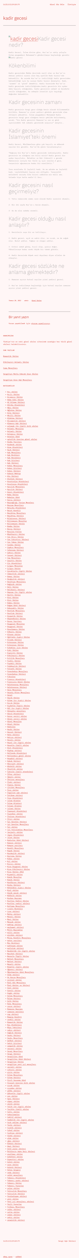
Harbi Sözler (13, 729)
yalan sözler (13, 1188)
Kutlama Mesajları (16, 906)
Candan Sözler (14, 545)
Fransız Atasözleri (16, 679)
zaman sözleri (14, 1215)
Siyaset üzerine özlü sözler (21, 1083)
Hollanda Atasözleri (17, 753)
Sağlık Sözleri (14, 1033)
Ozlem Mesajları (15, 996)
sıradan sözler (14, 1088)
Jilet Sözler (13, 837)
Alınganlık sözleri (16, 421)
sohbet (19, 1257)
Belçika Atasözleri (16, 508)
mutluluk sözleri (15, 948)
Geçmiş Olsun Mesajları (18, 692)
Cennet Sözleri (14, 555)
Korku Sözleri (14, 885)
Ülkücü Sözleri (14, 1143)
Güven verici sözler (17, 719)
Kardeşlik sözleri (16, 853)
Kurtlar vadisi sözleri (18, 903)
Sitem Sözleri (14, 1078)
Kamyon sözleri (14, 843)
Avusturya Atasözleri (17, 484)
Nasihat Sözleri (15, 954)
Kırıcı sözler (14, 864)
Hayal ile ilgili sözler (19, 743)
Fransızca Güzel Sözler (18, 682)
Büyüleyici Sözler (16, 534)
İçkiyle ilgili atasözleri (20, 772)
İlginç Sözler (14, 785)
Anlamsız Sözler (15, 434)
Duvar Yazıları (14, 621)
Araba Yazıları (14, 442)
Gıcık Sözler (13, 703)
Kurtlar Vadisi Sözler (18, 901)
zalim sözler (13, 1212)
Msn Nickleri (13, 943)
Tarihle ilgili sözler (18, 1109)
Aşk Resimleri (14, 458)
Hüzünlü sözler (14, 766)
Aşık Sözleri (13, 450)
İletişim (72, 4)
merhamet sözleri (15, 927)
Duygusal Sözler (15, 626)
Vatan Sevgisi (14, 1170)
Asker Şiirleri (14, 468)
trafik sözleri (14, 1128)
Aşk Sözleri (13, 463)
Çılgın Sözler (14, 568)
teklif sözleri (14, 1117)
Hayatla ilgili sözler (18, 745)
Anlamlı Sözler (14, 431)
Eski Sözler (13, 650)
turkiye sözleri (15, 1133)
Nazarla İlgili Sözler (18, 956)
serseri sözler (14, 1049)
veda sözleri (13, 1173)
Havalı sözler (14, 740)
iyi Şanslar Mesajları (18, 824)
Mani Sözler (13, 919)
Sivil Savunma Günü (16, 1080)
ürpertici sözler (15, 1159)
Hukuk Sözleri (14, 761)
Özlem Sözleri (14, 998)
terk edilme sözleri (17, 1122)
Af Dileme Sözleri (16, 402)
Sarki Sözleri (14, 1035)
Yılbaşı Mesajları (16, 1207)
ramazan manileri (15, 1012)
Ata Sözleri (13, 476)
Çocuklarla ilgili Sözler (19, 571)
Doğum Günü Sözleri (16, 605)
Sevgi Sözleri (14, 1054)
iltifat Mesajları (16, 787)
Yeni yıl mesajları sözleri (20, 1201)
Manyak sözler (14, 922)
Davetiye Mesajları (16, 582)
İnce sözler (13, 790)
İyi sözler (12, 827)
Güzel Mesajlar (14, 721)
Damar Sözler (13, 576)
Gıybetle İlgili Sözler (18, 706)
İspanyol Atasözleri (17, 811)
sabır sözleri (14, 1030)
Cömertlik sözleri (16, 574)
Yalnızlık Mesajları (17, 1191)
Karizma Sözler (14, 856)
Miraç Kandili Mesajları (19, 938)
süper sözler (13, 1101)
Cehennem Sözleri (15, 550)
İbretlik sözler (15, 769)
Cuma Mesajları (10, 368)
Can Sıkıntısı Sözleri (18, 539)
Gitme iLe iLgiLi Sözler (19, 700)
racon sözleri (14, 1006)
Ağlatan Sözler (14, 410)
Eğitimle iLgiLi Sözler (18, 637)
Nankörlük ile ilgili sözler (21, 951)
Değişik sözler (14, 584)
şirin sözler (13, 1072)
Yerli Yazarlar (14, 1204)
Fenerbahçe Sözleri (16, 674)
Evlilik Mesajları (16, 658)
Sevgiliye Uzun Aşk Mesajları (17, 380)
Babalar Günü (13, 497)
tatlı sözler (13, 1112)
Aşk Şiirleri (13, 460)
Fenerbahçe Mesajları (17, 671)
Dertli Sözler (14, 595)
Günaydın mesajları (16, 711)
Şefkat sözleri (14, 1041)
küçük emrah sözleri (17, 893)
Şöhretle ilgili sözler (18, 1093)
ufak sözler (13, 1138)
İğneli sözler (14, 777)
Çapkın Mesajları (15, 547)
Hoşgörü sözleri (15, 758)
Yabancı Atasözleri (16, 1178)
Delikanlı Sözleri (16, 590)
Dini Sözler (13, 600)
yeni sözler (13, 1199)
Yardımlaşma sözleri (17, 1196)
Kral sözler (13, 890)
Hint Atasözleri (15, 748)
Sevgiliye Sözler (15, 1062)
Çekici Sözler (14, 553)
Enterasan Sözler (15, 642)
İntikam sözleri (15, 795)
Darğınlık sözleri (16, 579)
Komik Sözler (13, 880)
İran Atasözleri (15, 798)
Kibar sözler (13, 859)
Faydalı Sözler (14, 663)
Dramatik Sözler (15, 616)
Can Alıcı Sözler (15, 537)
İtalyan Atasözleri (16, 816)
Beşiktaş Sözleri (15, 516)
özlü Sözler (13, 1001)
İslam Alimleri (14, 803)
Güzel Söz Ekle (57, 4)
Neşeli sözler (14, 964)
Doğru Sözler (13, 603)
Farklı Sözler (14, 661)
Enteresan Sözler (15, 645)
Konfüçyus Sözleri (16, 882)
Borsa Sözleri (14, 529)
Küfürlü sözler (14, 895)
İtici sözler (13, 819)
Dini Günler (13, 597)
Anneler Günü (13, 437)
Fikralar (11, 677)
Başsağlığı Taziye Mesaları (20, 503)
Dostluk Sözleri (15, 613)
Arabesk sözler (14, 444)
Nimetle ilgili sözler (18, 967)
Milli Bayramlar (15, 930)
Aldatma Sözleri (15, 418)
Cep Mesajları (14, 558)
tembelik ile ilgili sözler (20, 1120)
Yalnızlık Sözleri (16, 1194)
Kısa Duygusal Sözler (17, 867)
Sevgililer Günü (15, 1056)
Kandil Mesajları (15, 848)
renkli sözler (14, 1019)
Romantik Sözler (11, 356)
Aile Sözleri (13, 413)
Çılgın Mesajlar (15, 566)
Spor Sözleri (13, 1099)
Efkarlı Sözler (14, 632)
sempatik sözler (15, 1046)
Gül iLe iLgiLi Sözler (18, 708)
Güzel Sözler (37, 300)
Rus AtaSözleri (14, 1025)
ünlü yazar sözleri (16, 1149)
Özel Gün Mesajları (16, 983)
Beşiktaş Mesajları (16, 513)
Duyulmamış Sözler (16, 629)
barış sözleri (14, 500)
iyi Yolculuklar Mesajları (20, 830)
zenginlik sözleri (16, 1220)
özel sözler (13, 988)
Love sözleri (13, 911)
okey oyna (7, 1257)
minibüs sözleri (15, 935)
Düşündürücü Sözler (16, 619)
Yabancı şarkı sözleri (18, 1180)
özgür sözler (13, 993)
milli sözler (13, 932)
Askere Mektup (14, 473)
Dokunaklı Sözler (15, 608)
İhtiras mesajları (16, 779)
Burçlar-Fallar (14, 532)
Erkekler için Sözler (17, 648)
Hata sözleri (13, 735)
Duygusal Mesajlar (16, 624)
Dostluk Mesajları (16, 611)
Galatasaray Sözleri (17, 687)
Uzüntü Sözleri (14, 1167)
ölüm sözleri (13, 975)
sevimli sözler (14, 1067)
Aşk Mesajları (14, 452)
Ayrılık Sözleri (15, 489)
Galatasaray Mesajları (18, 685)
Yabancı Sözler (14, 1183)
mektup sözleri (14, 925)
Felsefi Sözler (14, 669)
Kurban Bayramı (14, 898)
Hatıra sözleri (14, 737)
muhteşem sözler (15, 946)
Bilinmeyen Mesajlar (17, 521)
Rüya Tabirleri (14, 1027)
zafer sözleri (14, 1209)
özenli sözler (14, 991)
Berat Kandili (14, 510)
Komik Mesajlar (14, 877)
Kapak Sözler (13, 851)
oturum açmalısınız (40, 323)
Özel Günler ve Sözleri (18, 985)
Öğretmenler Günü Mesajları (20, 972)
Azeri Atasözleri (15, 492)
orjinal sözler (14, 980)
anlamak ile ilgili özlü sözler (22, 426)
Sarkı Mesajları (15, 1038)
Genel (9, 695)
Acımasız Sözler (15, 397)
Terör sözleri (14, 1125)
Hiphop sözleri (14, 750)
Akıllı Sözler (14, 415)
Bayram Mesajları (15, 505)
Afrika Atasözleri (16, 405)
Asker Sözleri (14, 471)
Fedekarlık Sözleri (16, 666)
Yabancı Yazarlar (15, 1186)
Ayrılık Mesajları (16, 487)
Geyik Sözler (13, 698)
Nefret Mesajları (15, 959)
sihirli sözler (14, 1070)
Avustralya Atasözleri (18, 481)
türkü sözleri (14, 1136)
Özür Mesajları (14, 1004)
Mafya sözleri (14, 914)
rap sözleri (13, 1014)
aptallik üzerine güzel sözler (22, 439)
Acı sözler (12, 392)
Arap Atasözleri (15, 447)
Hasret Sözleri (14, 732)
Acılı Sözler (13, 394)
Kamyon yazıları (15, 845)
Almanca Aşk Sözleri (17, 423)
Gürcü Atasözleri (15, 714)
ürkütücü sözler (15, 1157)
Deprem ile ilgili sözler (19, 592)
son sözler (12, 1096)
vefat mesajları (15, 1175)
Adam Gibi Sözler (15, 400)
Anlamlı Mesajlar (15, 429)
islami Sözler (14, 809)
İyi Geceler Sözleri (17, 822)
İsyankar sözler (15, 814)
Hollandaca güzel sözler (19, 756)
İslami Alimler (14, 806)
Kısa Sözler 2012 (15, 872)
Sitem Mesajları (15, 1075)
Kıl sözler (12, 861)
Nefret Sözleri (14, 961)
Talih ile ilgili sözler (19, 1107)
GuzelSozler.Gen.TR (11, 4)
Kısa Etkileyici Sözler (18, 869)
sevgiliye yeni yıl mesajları (21, 1064)
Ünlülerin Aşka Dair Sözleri (21, 1151)
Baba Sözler (13, 495)
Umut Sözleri (13, 1146)
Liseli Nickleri (15, 909)
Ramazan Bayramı (15, 1009)
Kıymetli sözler (15, 874)
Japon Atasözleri (15, 835)
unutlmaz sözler (15, 1154)
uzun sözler (13, 1165)
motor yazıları (14, 940)
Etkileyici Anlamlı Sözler (16, 362)
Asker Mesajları (15, 466)
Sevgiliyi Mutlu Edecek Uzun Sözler (20, 374)
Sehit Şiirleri (14, 1043)
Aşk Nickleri (13, 455)
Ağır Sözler (13, 408)
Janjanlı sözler (15, 832)
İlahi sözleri (14, 782)
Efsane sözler (14, 634)
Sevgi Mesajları (15, 1051)
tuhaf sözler (13, 1130)
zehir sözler (13, 1217)
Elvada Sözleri (14, 640)
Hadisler (11, 727)
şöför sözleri (14, 1091)
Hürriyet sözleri (15, 764)
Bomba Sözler (13, 526)
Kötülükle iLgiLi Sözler (19, 888)
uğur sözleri (13, 1141)
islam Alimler (14, 801)
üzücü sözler (13, 1162)
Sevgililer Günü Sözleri (19, 1059)
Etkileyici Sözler (16, 655)
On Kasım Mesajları (16, 977)
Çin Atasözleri (14, 563)
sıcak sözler (13, 1085)
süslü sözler (13, 1104)
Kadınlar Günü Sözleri (18, 840)
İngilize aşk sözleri (17, 793)
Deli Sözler (13, 587)
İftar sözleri (14, 774)
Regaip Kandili (14, 1017)
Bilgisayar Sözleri (16, 518)
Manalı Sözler (14, 917)
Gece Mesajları (14, 690)
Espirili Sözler (15, 653)
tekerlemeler (13, 1115)
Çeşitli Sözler (14, 561)
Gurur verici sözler (17, 716)
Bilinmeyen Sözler (16, 524)
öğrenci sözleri (15, 969)
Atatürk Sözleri (15, 479)
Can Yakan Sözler (15, 542)
